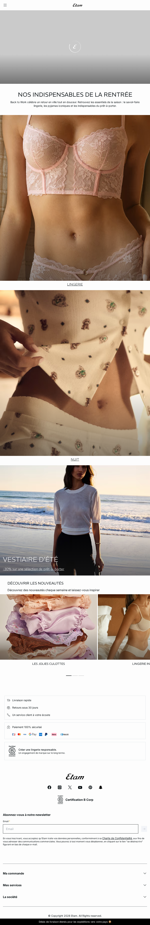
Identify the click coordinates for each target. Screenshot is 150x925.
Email (6, 821)
